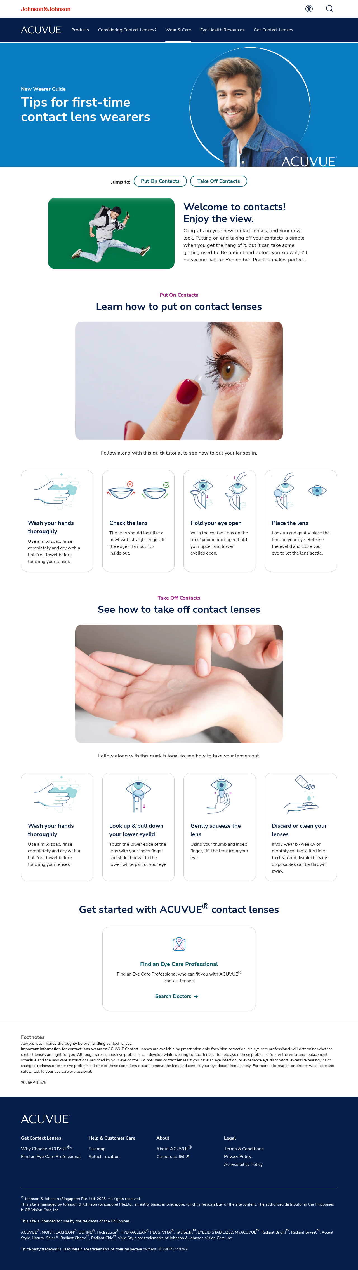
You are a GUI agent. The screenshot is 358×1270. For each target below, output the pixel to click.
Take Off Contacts (218, 181)
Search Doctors (173, 996)
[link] (309, 8)
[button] (329, 8)
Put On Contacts (160, 181)
